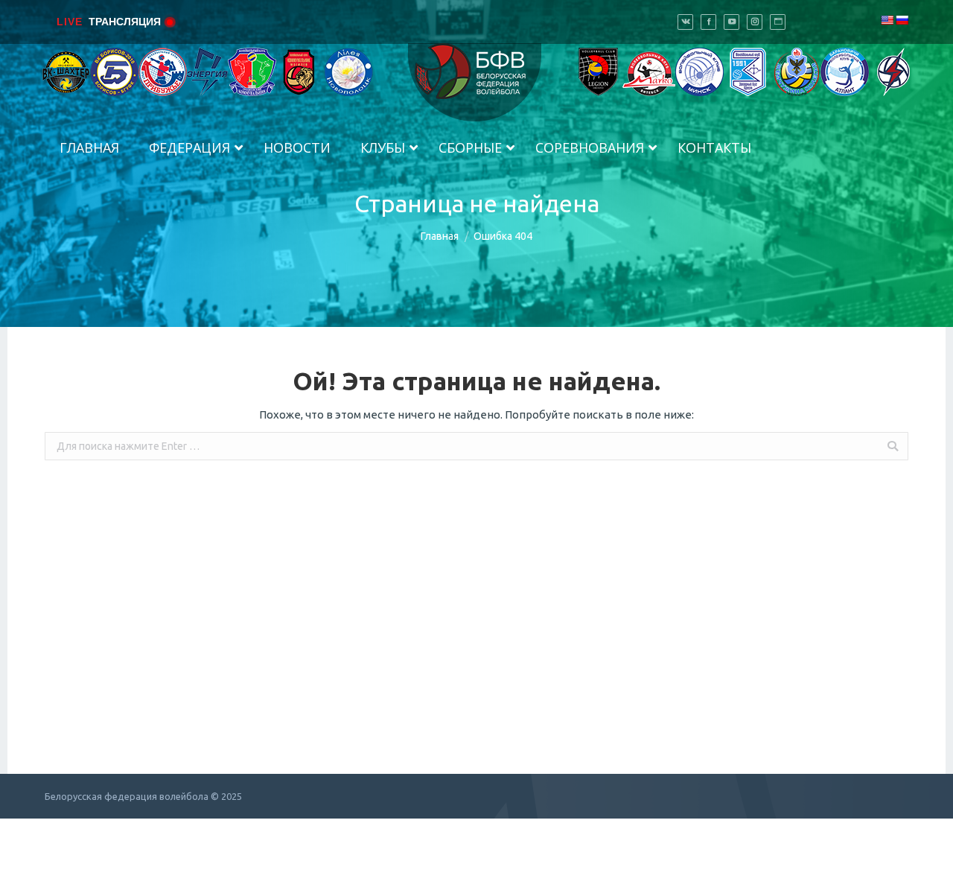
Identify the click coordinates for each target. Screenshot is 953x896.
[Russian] (901, 20)
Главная (440, 236)
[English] (886, 20)
